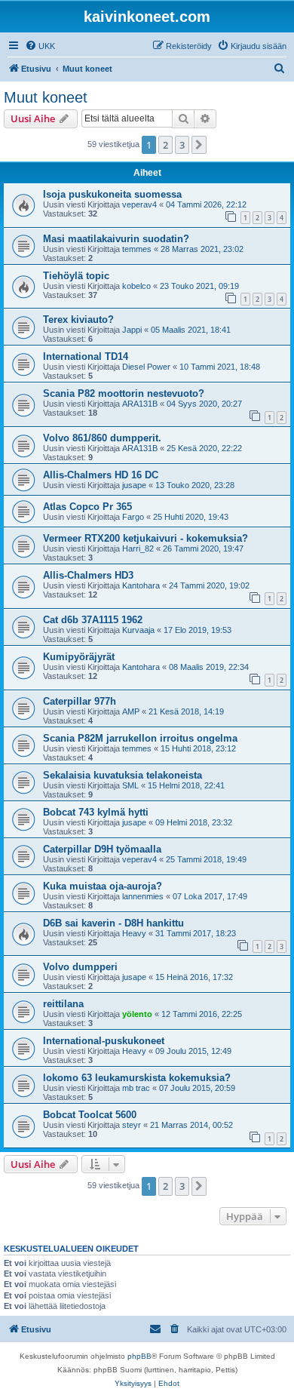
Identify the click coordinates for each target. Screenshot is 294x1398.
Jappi (132, 329)
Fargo (133, 516)
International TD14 (85, 356)
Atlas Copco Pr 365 (87, 506)
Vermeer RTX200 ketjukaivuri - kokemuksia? (145, 538)
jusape (134, 485)
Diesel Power (146, 366)
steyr (131, 1124)
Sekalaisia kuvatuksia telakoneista (122, 775)
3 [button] (182, 145)
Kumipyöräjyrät (79, 656)
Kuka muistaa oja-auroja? (102, 886)
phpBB (139, 1356)
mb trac (136, 1087)
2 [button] (165, 145)
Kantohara (141, 585)
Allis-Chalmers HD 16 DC (100, 475)
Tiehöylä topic (76, 275)
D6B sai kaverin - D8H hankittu (113, 923)
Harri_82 (138, 548)
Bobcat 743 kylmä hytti (96, 812)
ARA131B (140, 403)
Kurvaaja (138, 629)
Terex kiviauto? (78, 319)
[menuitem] (40, 46)
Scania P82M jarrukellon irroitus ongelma (140, 738)
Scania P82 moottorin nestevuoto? (123, 393)
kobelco (136, 285)
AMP (130, 711)
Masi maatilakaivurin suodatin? (116, 238)
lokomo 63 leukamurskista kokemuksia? (137, 1077)
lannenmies (143, 896)
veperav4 (139, 204)
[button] (199, 145)
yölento (137, 1014)
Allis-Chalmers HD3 (88, 575)
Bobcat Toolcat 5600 (89, 1114)
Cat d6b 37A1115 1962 (92, 619)
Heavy (134, 933)
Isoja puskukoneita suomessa (112, 194)
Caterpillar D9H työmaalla (102, 849)
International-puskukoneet (103, 1040)
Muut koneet (45, 97)
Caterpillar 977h (79, 701)
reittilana (63, 1003)
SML (130, 785)
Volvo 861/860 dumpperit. (102, 438)
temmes (137, 248)
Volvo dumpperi (80, 966)
